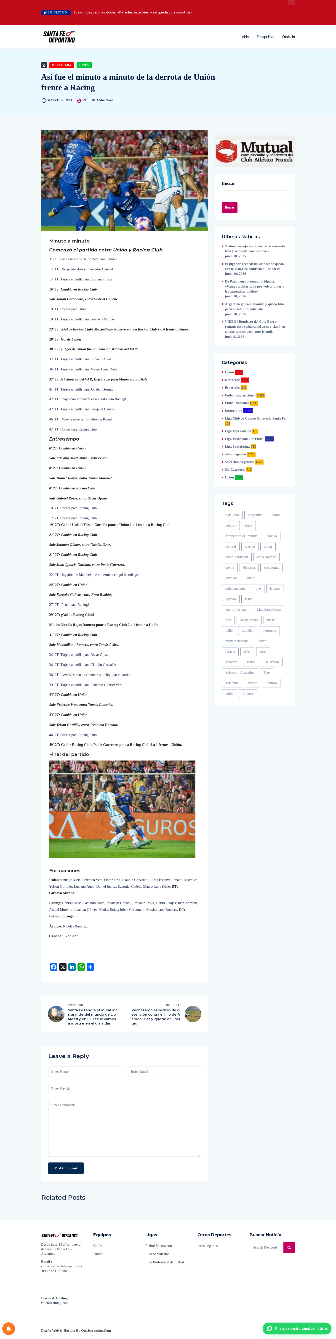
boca (248, 525)
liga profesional (236, 609)
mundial (247, 630)
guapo (250, 578)
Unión (84, 65)
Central (230, 546)
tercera (252, 683)
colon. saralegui (236, 557)
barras (276, 515)
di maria (249, 567)
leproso (230, 599)
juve (258, 588)
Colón (229, 372)
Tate (267, 672)
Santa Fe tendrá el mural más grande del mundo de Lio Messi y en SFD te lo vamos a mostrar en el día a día (92, 1017)
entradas (231, 578)
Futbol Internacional (240, 395)
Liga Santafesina (237, 446)
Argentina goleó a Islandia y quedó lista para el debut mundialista (254, 306)
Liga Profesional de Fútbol (244, 439)
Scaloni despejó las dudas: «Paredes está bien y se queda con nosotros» (133, 12)
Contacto (288, 36)
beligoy (230, 525)
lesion (249, 599)
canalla (272, 536)
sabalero (231, 662)
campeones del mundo (241, 536)
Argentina (255, 515)
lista (228, 620)
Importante (233, 410)
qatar (262, 641)
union (229, 693)
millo (229, 630)
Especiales (232, 387)
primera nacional (237, 641)
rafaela (230, 651)
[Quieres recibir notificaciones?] (8, 1328)
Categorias (264, 36)
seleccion (272, 662)
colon (268, 546)
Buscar (228, 183)
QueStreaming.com (55, 1303)
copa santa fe (266, 557)
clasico (250, 546)
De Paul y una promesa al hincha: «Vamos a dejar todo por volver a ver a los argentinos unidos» (254, 286)
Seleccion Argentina (239, 672)
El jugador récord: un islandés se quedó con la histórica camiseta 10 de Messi (254, 266)
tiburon (272, 683)
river (247, 651)
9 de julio (232, 515)
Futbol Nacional (237, 403)
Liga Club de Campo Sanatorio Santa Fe (255, 418)
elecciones (271, 567)
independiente (235, 588)
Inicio (245, 36)
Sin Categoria (235, 469)
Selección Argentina (239, 462)
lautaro (275, 588)
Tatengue (232, 683)
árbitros (248, 693)
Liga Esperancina (238, 431)
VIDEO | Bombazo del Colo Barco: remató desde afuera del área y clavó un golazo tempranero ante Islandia (255, 326)
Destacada (61, 65)
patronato (269, 630)
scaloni (251, 662)
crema (229, 567)
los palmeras (249, 620)
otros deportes (235, 454)
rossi (263, 651)
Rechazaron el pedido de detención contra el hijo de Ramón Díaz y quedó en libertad (155, 1017)
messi (271, 620)
